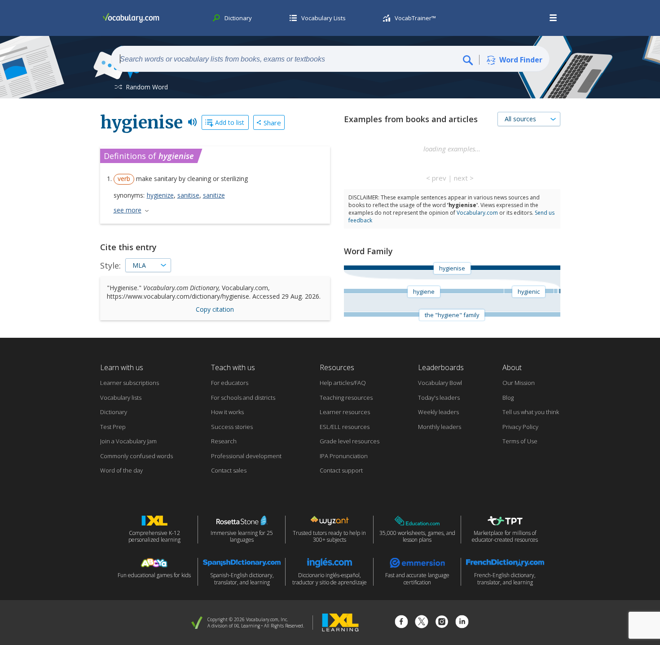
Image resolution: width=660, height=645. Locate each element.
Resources (337, 367)
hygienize (160, 195)
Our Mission (518, 383)
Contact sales (228, 470)
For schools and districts (243, 397)
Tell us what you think (530, 412)
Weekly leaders (438, 412)
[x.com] (421, 623)
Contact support (341, 470)
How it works (227, 412)
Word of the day (121, 470)
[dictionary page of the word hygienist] (556, 291)
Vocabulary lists (120, 397)
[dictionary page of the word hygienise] (559, 291)
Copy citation (215, 309)
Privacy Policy (520, 427)
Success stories (232, 427)
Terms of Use (519, 441)
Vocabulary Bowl (440, 383)
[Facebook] (401, 623)
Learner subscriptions (129, 383)
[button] (554, 18)
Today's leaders (439, 397)
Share (272, 122)
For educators (229, 383)
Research (224, 441)
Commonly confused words (136, 456)
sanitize (214, 195)
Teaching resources (346, 397)
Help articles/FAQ (343, 383)
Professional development (246, 456)
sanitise (188, 195)
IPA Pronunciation (344, 456)
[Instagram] (442, 623)
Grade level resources (349, 441)
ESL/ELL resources (345, 427)
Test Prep (113, 427)
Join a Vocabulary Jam (128, 441)
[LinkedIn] (462, 623)
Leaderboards (441, 367)
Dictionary (113, 412)
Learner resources (345, 412)
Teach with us (233, 367)
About (512, 367)
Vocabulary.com (477, 212)
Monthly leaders (439, 427)
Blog (508, 397)
